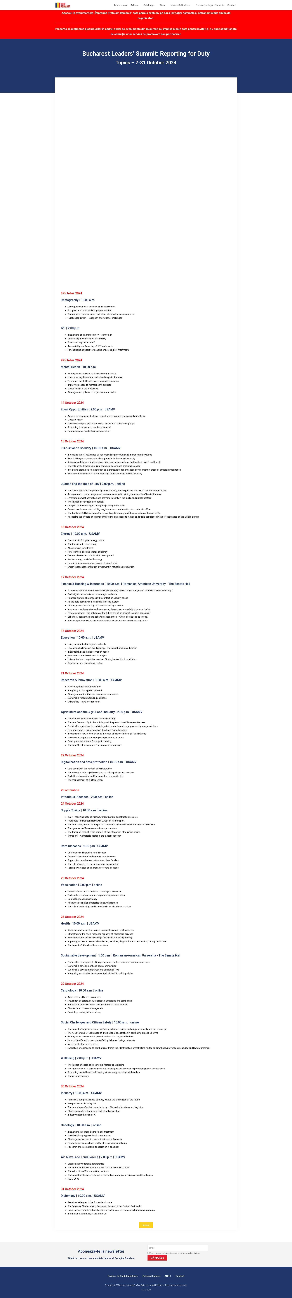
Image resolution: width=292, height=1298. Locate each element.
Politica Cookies (151, 1276)
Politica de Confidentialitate (123, 1276)
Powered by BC (146, 1290)
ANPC (168, 1276)
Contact (180, 1276)
